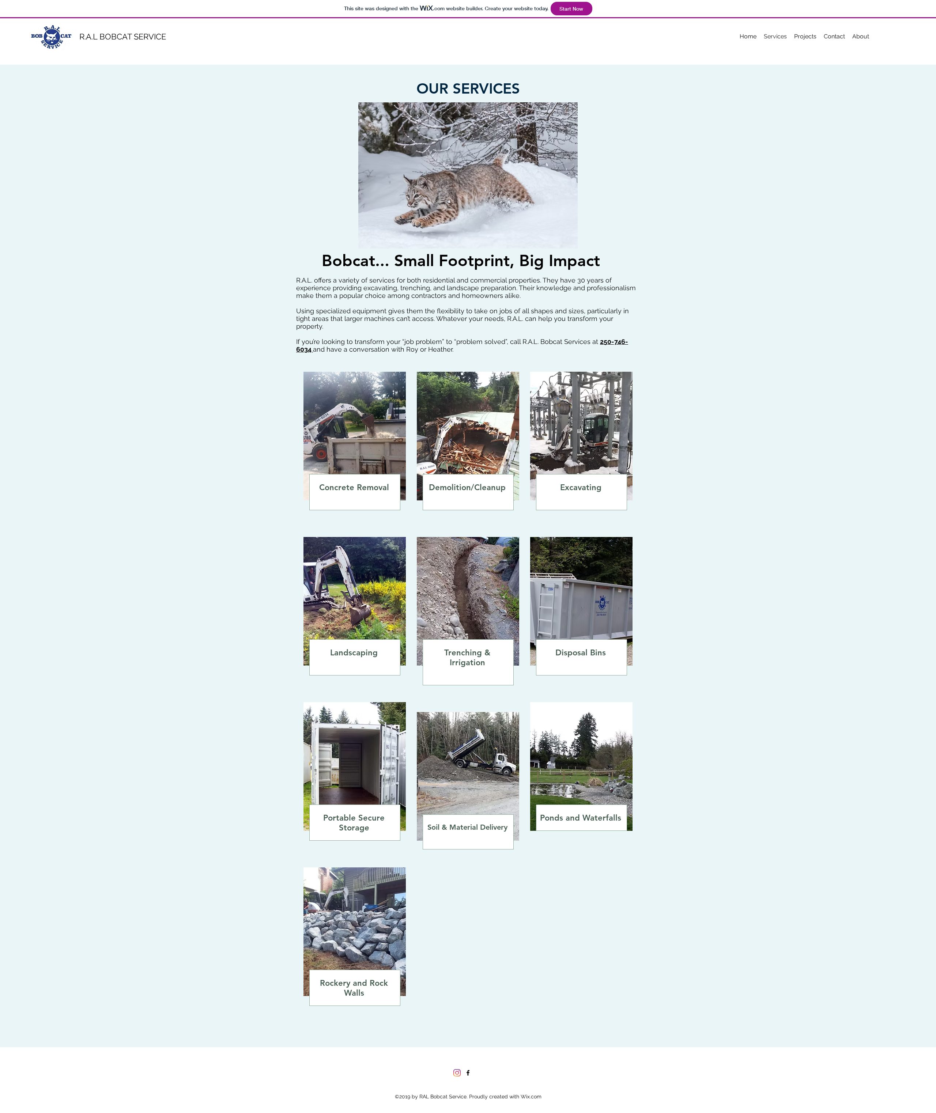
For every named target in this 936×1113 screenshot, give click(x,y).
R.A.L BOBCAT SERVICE (122, 36)
